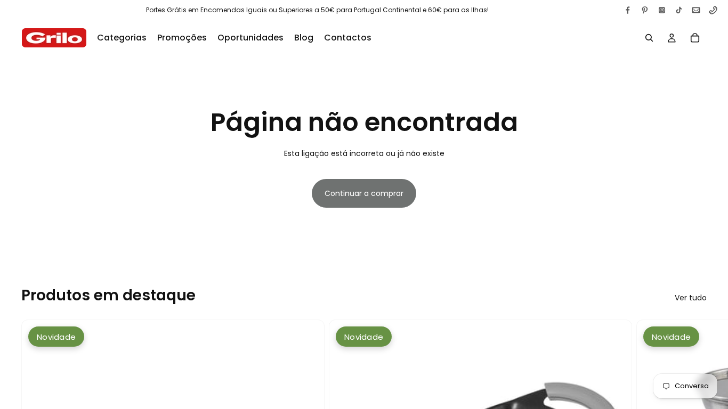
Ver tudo (691, 297)
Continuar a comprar (364, 193)
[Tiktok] (679, 10)
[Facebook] (628, 10)
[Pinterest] (645, 10)
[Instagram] (662, 10)
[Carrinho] (695, 38)
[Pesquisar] (649, 38)
